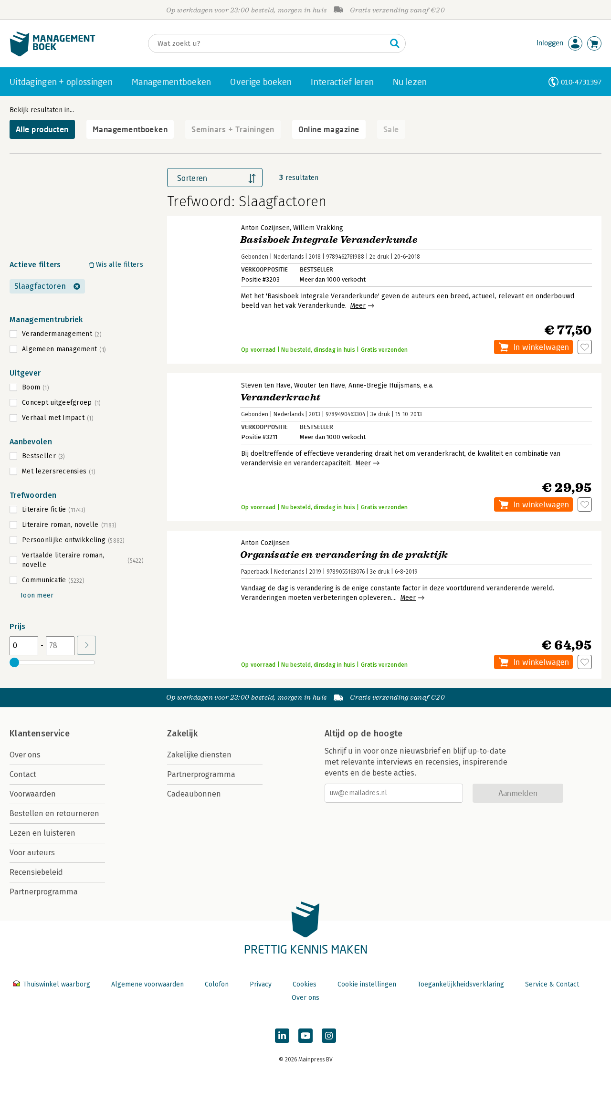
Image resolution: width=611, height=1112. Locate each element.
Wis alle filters (119, 265)
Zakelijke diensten (199, 754)
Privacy (261, 984)
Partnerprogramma (44, 891)
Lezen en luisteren (42, 833)
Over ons (25, 754)
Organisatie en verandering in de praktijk (344, 555)
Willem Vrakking (318, 228)
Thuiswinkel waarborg (56, 984)
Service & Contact (552, 984)
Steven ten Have (266, 385)
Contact (23, 774)
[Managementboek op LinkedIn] (282, 1035)
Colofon (217, 984)
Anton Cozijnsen (265, 228)
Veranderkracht (280, 397)
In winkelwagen (541, 346)
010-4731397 (581, 82)
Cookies (304, 984)
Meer (358, 306)
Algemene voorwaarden (147, 984)
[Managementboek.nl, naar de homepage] (52, 54)
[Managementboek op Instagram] (329, 1035)
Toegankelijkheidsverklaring (460, 984)
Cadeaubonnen (194, 793)
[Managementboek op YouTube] (305, 1035)
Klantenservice (40, 733)
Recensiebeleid (36, 872)
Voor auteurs (32, 852)
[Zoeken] (395, 43)
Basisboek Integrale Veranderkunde (328, 240)
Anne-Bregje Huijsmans (384, 385)
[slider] (14, 662)
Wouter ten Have (319, 385)
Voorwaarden (33, 793)
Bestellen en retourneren (54, 813)
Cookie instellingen (366, 984)
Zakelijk (182, 733)
